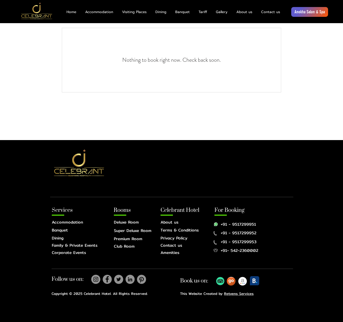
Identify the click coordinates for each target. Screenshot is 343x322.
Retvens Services (239, 293)
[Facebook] (107, 279)
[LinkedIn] (130, 279)
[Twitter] (118, 279)
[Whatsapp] (216, 224)
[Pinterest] (141, 279)
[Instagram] (95, 279)
